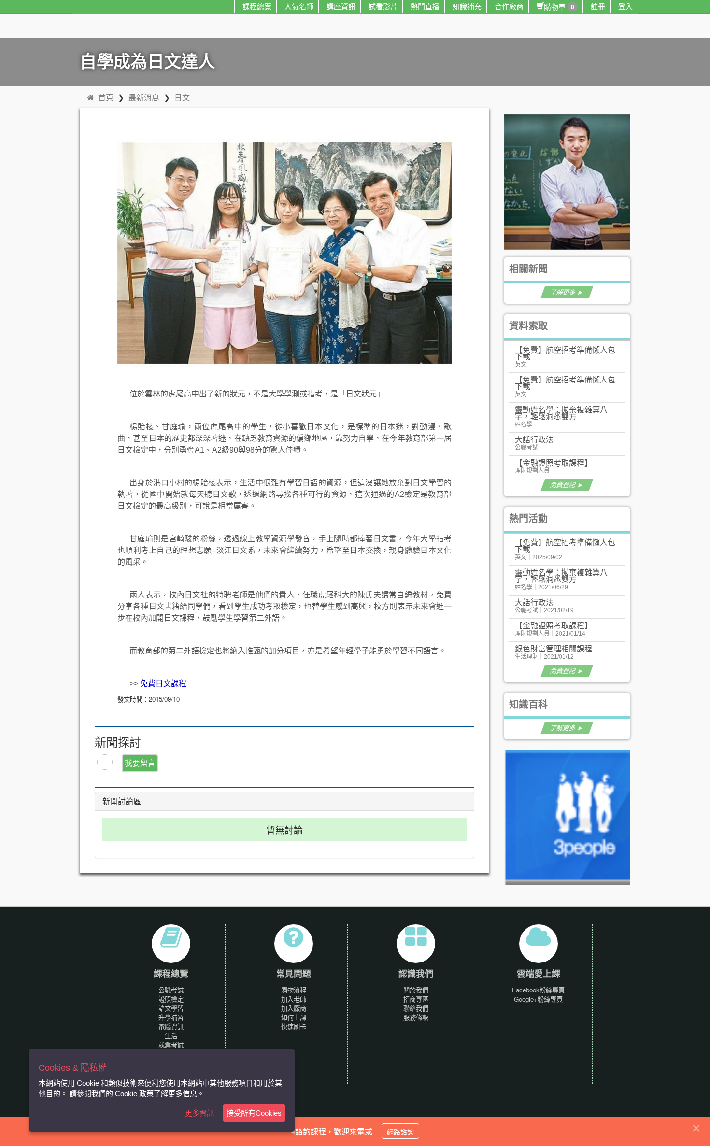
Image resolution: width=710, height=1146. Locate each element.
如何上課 (293, 1017)
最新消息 (143, 97)
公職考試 (171, 989)
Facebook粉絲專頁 (538, 989)
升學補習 (171, 1017)
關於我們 (415, 989)
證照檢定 (171, 999)
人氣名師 (298, 6)
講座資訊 (341, 6)
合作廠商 (509, 6)
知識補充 (467, 6)
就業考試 (171, 1044)
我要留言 (140, 762)
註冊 (598, 6)
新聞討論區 (121, 801)
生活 (171, 1035)
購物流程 (293, 989)
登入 (625, 6)
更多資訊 (199, 1113)
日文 (182, 97)
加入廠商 (293, 1008)
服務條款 (415, 1017)
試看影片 (383, 6)
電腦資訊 (171, 1026)
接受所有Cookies (254, 1113)
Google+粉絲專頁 (538, 999)
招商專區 (415, 999)
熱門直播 (425, 6)
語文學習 (171, 1008)
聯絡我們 (415, 1008)
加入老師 (293, 999)
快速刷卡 (293, 1026)
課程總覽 (256, 6)
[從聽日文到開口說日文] (571, 180)
